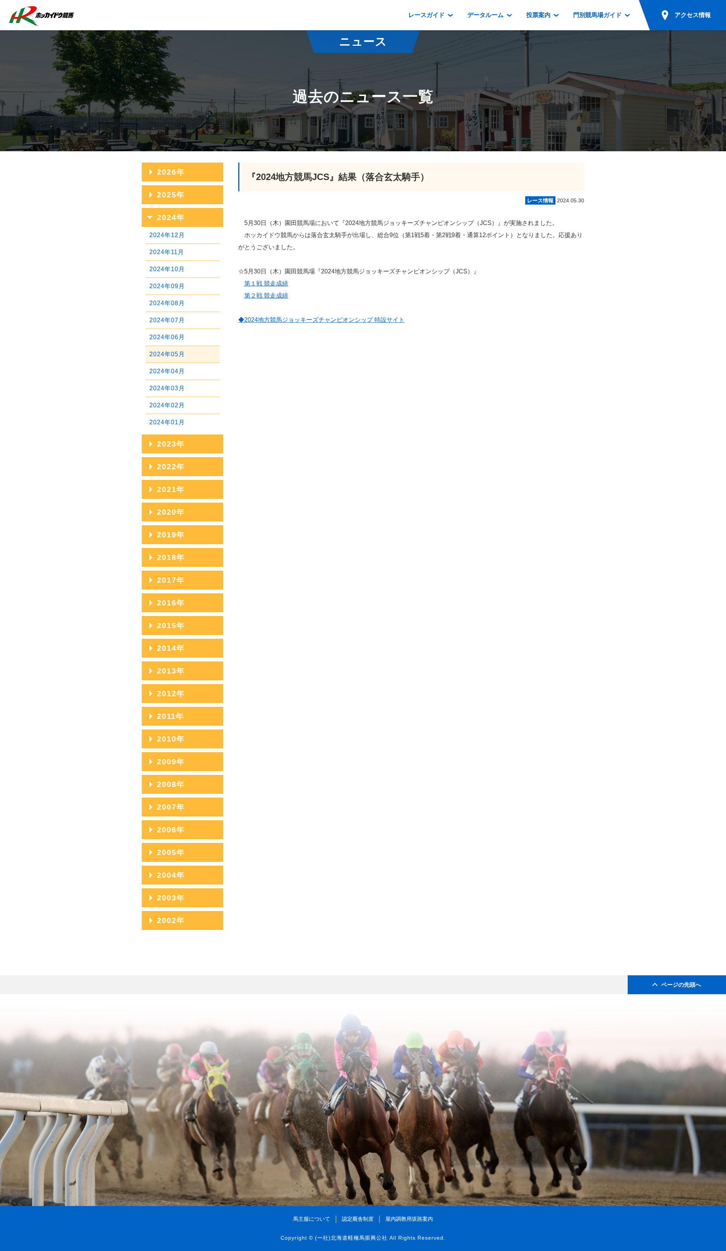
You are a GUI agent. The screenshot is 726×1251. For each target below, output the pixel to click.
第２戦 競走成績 (266, 295)
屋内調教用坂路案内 (409, 1219)
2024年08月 (167, 303)
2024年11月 (166, 252)
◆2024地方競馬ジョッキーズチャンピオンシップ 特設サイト (321, 320)
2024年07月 (167, 320)
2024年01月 (167, 422)
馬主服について (311, 1219)
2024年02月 (167, 405)
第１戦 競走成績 (266, 283)
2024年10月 (167, 269)
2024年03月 (167, 388)
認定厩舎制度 (358, 1219)
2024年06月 (167, 337)
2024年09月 (167, 286)
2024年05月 (167, 354)
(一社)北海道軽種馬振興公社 (351, 1238)
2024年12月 (167, 235)
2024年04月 (167, 371)
